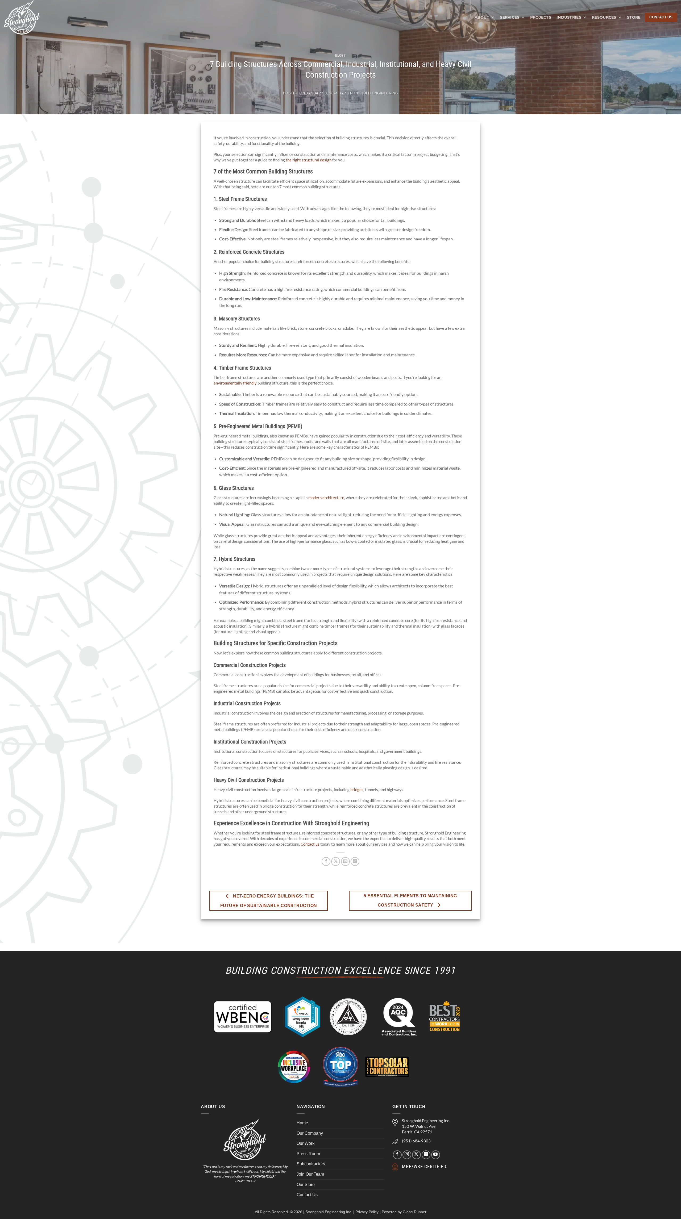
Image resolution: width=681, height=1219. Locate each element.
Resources (604, 17)
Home (302, 1123)
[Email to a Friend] (345, 861)
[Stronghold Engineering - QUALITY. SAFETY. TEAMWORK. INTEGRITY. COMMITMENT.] (27, 17)
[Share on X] (335, 861)
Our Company (310, 1133)
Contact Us (307, 1194)
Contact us (310, 844)
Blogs (340, 55)
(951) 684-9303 (416, 1140)
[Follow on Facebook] (397, 1154)
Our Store (306, 1184)
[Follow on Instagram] (406, 1154)
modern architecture (326, 497)
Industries (569, 17)
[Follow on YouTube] (435, 1154)
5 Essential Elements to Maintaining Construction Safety (410, 900)
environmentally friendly (235, 383)
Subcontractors (311, 1164)
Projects (540, 17)
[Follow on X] (416, 1154)
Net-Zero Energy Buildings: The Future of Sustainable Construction (268, 901)
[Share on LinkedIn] (355, 861)
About (482, 17)
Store (633, 17)
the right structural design (308, 159)
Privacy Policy (367, 1212)
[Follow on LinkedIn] (426, 1154)
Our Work (305, 1143)
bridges (356, 789)
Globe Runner (414, 1212)
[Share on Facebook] (326, 861)
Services (509, 17)
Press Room (308, 1153)
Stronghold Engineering (371, 93)
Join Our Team (310, 1174)
